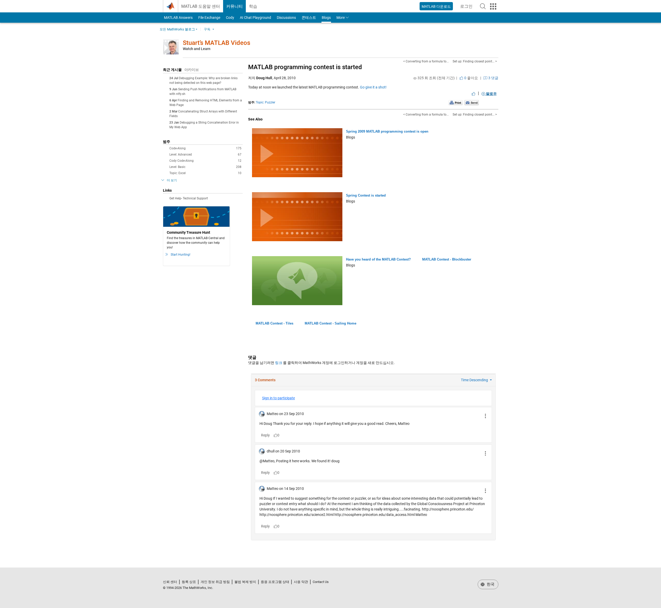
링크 (278, 363)
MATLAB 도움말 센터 (200, 6)
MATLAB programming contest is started (305, 67)
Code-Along (205, 148)
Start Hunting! (180, 254)
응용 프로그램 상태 (275, 582)
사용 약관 (301, 582)
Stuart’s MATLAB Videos (216, 42)
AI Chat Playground (255, 17)
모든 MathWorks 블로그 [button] (177, 29)
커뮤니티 (234, 6)
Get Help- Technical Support (188, 198)
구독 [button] (207, 29)
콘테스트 (309, 17)
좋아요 (470, 78)
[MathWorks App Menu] (493, 6)
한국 (490, 584)
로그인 (468, 8)
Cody (230, 17)
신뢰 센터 (170, 582)
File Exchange (209, 17)
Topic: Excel (205, 173)
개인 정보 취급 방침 (215, 582)
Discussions (286, 17)
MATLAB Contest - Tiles (274, 323)
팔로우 (491, 94)
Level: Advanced (205, 154)
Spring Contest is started (366, 195)
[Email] (471, 102)
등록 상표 (189, 582)
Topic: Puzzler (265, 102)
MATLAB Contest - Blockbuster (446, 259)
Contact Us (321, 582)
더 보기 (172, 180)
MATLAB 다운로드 (436, 6)
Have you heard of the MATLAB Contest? (378, 259)
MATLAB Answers (178, 17)
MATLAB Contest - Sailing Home (330, 323)
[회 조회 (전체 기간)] (415, 78)
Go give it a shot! (373, 87)
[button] (483, 6)
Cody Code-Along (205, 161)
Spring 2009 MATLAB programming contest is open (387, 131)
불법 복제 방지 (245, 582)
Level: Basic (205, 167)
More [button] (340, 17)
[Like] (473, 94)
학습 (253, 6)
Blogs (326, 17)
